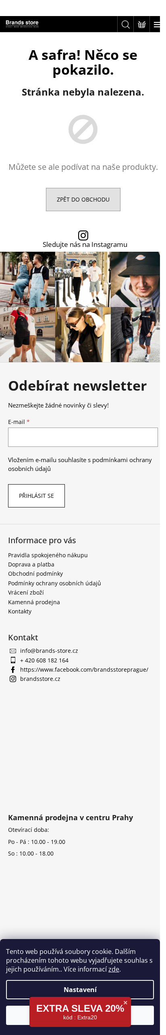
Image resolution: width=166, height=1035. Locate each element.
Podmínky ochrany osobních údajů (54, 583)
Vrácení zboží (26, 592)
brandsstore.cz (40, 679)
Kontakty (19, 611)
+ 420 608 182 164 (44, 660)
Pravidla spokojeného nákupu (48, 555)
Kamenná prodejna (34, 602)
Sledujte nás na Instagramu (85, 244)
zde (113, 969)
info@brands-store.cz (49, 650)
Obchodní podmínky (35, 573)
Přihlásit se (36, 495)
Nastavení (80, 989)
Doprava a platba (31, 564)
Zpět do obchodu (83, 199)
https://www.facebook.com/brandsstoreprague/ (84, 669)
